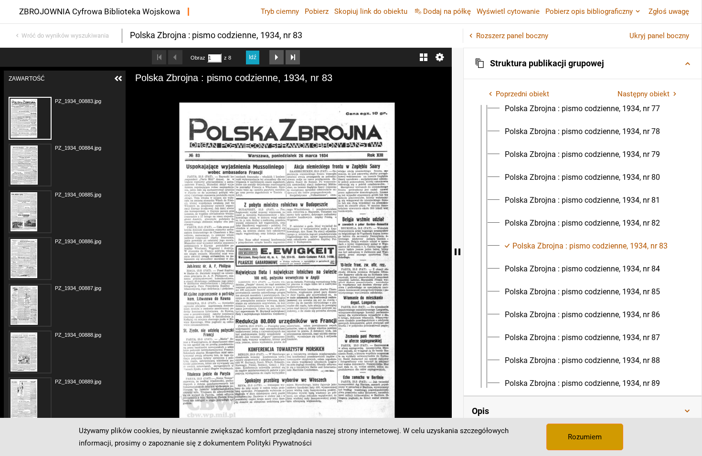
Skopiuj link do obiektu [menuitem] (370, 11)
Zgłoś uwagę (669, 11)
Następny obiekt (643, 94)
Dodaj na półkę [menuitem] (447, 11)
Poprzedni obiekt (522, 94)
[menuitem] (582, 108)
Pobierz (317, 11)
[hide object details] (457, 252)
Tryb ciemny (280, 11)
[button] (583, 63)
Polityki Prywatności (279, 443)
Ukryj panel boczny (659, 35)
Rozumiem (585, 437)
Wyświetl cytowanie (508, 11)
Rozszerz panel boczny (512, 35)
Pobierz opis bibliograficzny (589, 11)
